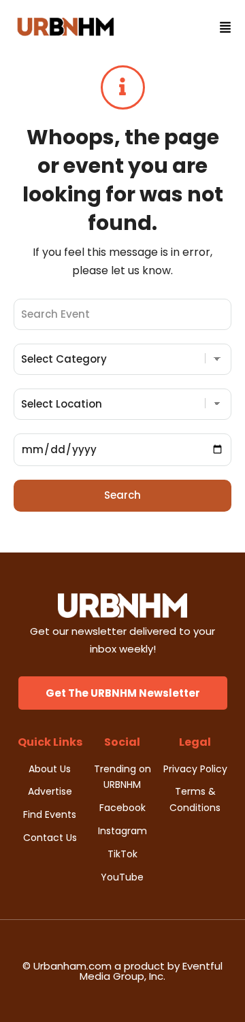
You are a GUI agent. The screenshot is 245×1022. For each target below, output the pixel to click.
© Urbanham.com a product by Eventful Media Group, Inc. (122, 971)
